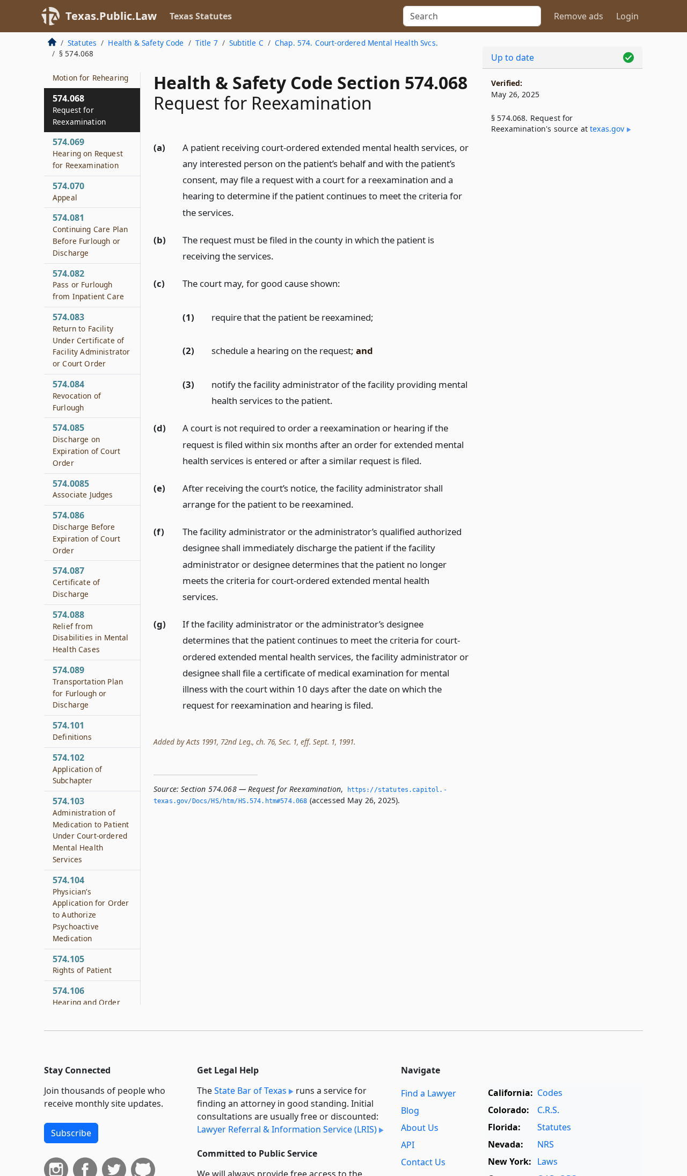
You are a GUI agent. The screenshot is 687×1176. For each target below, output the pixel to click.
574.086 (86, 532)
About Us (419, 1128)
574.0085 (83, 488)
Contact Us (423, 1162)
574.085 (86, 444)
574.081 (90, 234)
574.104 (91, 908)
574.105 (82, 964)
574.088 (91, 631)
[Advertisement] (562, 320)
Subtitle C (246, 43)
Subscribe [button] (71, 1133)
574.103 (91, 829)
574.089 (88, 687)
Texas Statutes (201, 16)
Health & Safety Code (146, 43)
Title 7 (206, 43)
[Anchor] (240, 212)
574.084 (77, 395)
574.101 (72, 730)
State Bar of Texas (250, 1090)
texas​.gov (607, 129)
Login (627, 16)
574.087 (76, 582)
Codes (549, 1093)
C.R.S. (548, 1110)
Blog (410, 1110)
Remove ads (578, 16)
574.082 (88, 284)
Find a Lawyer (428, 1093)
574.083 (91, 340)
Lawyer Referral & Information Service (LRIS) (287, 1129)
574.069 (88, 153)
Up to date (512, 57)
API (407, 1145)
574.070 (68, 191)
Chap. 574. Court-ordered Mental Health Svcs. (356, 43)
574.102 (77, 768)
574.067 (90, 71)
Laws (547, 1161)
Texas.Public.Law (111, 16)
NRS (545, 1144)
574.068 (79, 109)
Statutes (82, 43)
